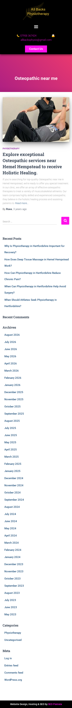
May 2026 (10, 356)
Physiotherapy (11, 148)
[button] (36, 26)
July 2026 (10, 342)
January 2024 (12, 557)
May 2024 (10, 528)
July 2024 (10, 514)
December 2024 (13, 478)
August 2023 (12, 593)
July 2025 (10, 428)
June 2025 (10, 435)
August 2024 (12, 506)
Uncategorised (12, 640)
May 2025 (10, 442)
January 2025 (12, 471)
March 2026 (11, 370)
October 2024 (12, 492)
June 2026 (10, 349)
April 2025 (10, 449)
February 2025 (12, 463)
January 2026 (12, 385)
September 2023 (14, 585)
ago (20, 209)
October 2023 (12, 578)
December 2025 (13, 392)
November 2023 (13, 571)
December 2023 (13, 564)
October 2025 (12, 406)
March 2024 (11, 542)
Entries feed (11, 665)
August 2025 (12, 420)
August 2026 (12, 334)
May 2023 (10, 614)
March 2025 (11, 456)
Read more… (21, 203)
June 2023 (10, 607)
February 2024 (12, 550)
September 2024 (14, 499)
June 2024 (10, 521)
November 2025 (13, 399)
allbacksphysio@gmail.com (36, 39)
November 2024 (13, 485)
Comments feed (13, 672)
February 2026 (12, 377)
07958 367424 (28, 35)
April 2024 (10, 535)
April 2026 (10, 363)
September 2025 (14, 413)
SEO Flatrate (55, 704)
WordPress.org (13, 679)
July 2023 (10, 600)
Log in (8, 658)
